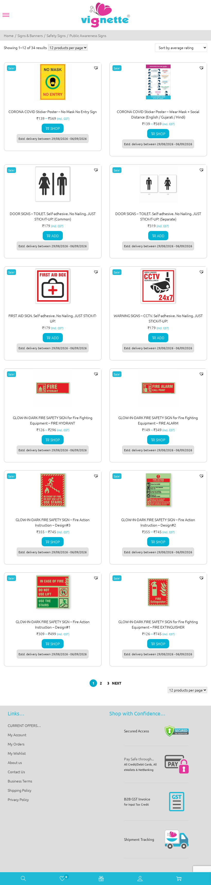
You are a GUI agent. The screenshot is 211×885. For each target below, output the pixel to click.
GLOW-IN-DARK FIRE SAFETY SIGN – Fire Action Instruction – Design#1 (53, 624)
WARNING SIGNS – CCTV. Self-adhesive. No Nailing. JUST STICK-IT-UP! (158, 318)
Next (116, 683)
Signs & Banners (30, 35)
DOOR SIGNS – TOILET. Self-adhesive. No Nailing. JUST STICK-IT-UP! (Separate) (158, 216)
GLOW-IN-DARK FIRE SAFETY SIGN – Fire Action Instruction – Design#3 (53, 522)
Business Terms (20, 780)
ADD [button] (55, 235)
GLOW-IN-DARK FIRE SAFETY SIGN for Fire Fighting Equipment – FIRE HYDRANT (52, 420)
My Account (17, 734)
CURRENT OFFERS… (24, 725)
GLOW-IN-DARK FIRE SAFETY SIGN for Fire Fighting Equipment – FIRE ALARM (158, 420)
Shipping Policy (19, 790)
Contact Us (16, 771)
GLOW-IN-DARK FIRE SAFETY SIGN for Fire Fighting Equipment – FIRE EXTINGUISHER (158, 624)
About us (15, 762)
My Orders (16, 743)
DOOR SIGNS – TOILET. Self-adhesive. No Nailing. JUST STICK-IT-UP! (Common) (53, 216)
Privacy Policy (18, 799)
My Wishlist (17, 753)
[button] (96, 68)
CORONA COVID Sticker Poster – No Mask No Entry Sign (52, 111)
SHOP (55, 128)
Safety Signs (56, 35)
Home (9, 35)
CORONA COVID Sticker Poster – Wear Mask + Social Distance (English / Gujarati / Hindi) (158, 114)
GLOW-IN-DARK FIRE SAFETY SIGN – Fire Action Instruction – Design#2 (158, 522)
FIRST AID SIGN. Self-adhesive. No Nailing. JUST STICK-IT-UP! (52, 318)
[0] (62, 879)
